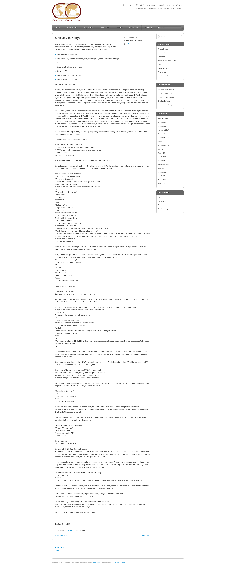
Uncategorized (163, 76)
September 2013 (163, 164)
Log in (160, 197)
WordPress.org (163, 209)
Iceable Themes (120, 562)
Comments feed (163, 205)
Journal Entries (163, 49)
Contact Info (133, 28)
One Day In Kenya (164, 101)
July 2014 (161, 149)
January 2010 (162, 183)
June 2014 (161, 153)
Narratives (131, 44)
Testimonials (162, 72)
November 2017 (163, 130)
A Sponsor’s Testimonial (166, 89)
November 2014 (163, 145)
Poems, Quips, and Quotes (167, 60)
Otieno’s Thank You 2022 (166, 93)
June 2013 (161, 168)
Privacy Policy (60, 547)
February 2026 (163, 118)
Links (57, 551)
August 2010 (162, 180)
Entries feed (162, 201)
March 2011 (162, 176)
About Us (119, 28)
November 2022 (163, 122)
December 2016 (163, 137)
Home (58, 28)
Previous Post (62, 536)
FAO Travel (104, 28)
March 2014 (162, 157)
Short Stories (162, 64)
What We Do (72, 28)
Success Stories (163, 68)
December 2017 (163, 126)
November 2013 (163, 160)
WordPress (96, 562)
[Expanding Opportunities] (66, 5)
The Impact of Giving (165, 105)
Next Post (145, 536)
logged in (68, 530)
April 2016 (161, 141)
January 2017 (162, 134)
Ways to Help (88, 28)
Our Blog (148, 28)
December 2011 (163, 172)
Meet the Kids (162, 53)
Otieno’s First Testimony (166, 97)
